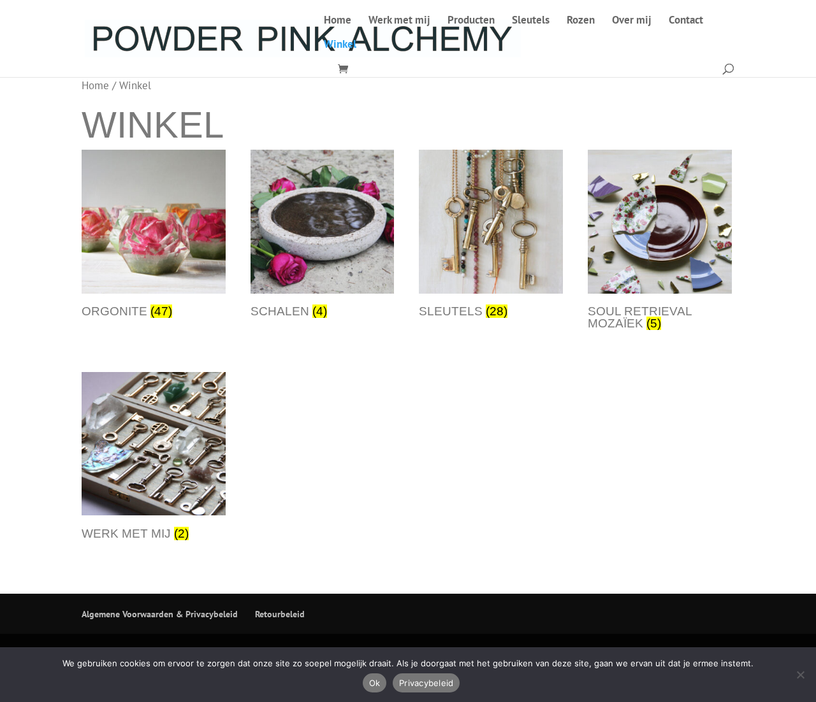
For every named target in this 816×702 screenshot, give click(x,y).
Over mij (632, 21)
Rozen (581, 21)
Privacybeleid (426, 683)
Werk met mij (399, 21)
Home (337, 21)
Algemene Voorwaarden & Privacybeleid (160, 614)
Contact (686, 21)
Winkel (340, 45)
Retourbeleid (280, 614)
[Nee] (800, 674)
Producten (471, 21)
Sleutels (531, 21)
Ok (375, 683)
